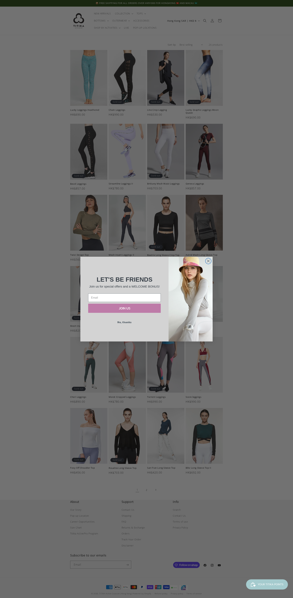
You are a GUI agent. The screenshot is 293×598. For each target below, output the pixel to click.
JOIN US (124, 308)
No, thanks (124, 322)
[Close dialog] (208, 261)
